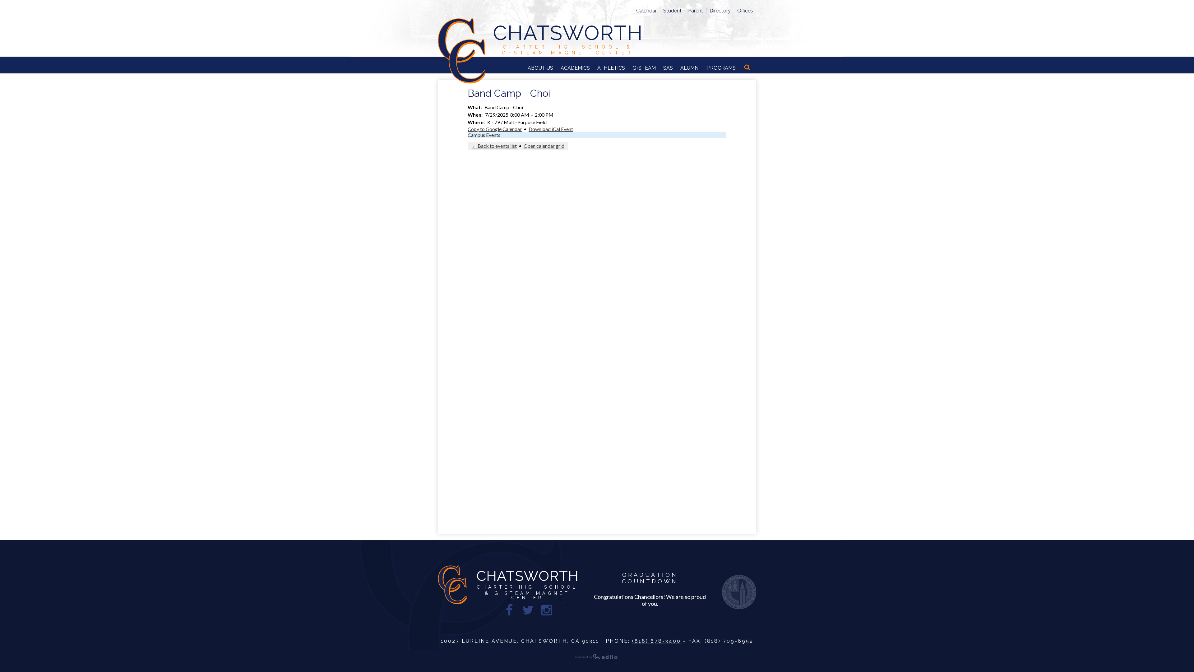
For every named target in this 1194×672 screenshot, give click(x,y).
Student (672, 11)
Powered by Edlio (597, 656)
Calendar (646, 11)
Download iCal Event (551, 129)
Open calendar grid (544, 146)
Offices (745, 11)
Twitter (528, 610)
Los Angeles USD (739, 592)
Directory (720, 11)
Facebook (509, 610)
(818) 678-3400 (656, 641)
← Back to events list (494, 146)
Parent (695, 11)
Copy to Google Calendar (495, 129)
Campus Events (484, 135)
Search (747, 67)
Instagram (546, 610)
